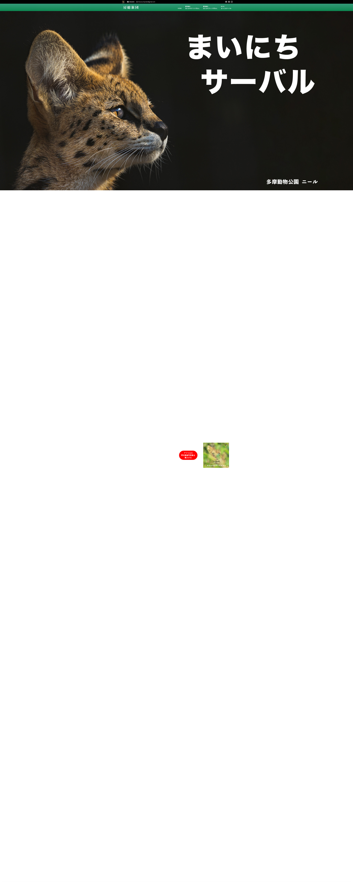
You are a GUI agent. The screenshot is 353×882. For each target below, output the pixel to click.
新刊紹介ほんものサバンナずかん (192, 7)
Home (180, 8)
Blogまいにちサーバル (226, 7)
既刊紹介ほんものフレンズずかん (210, 7)
